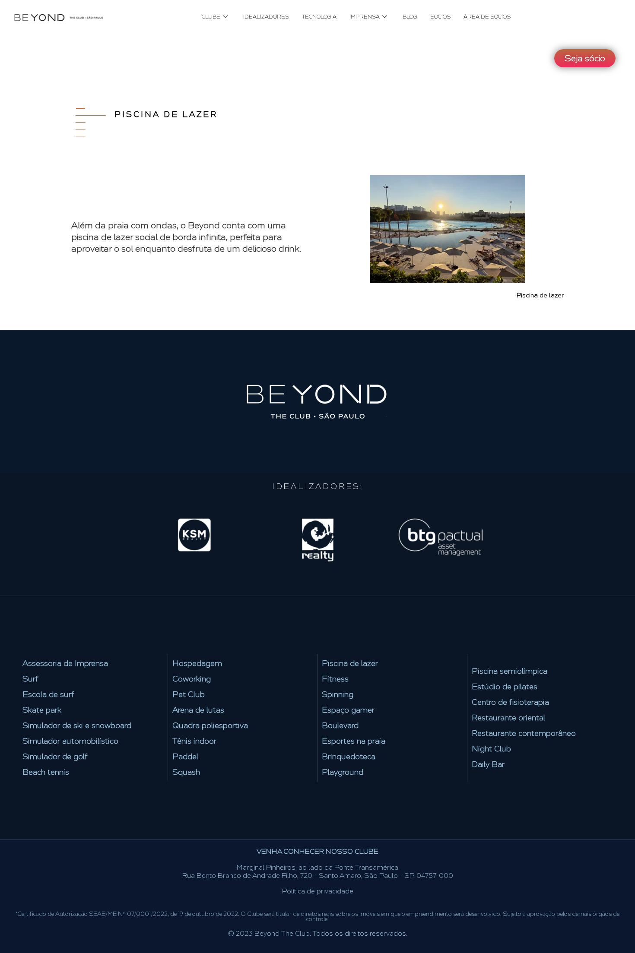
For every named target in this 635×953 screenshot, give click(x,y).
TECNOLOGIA (319, 16)
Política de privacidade (317, 891)
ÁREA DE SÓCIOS (487, 16)
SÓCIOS (440, 16)
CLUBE (211, 16)
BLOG (410, 16)
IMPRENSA (364, 16)
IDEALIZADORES (266, 16)
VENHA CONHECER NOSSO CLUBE (317, 851)
